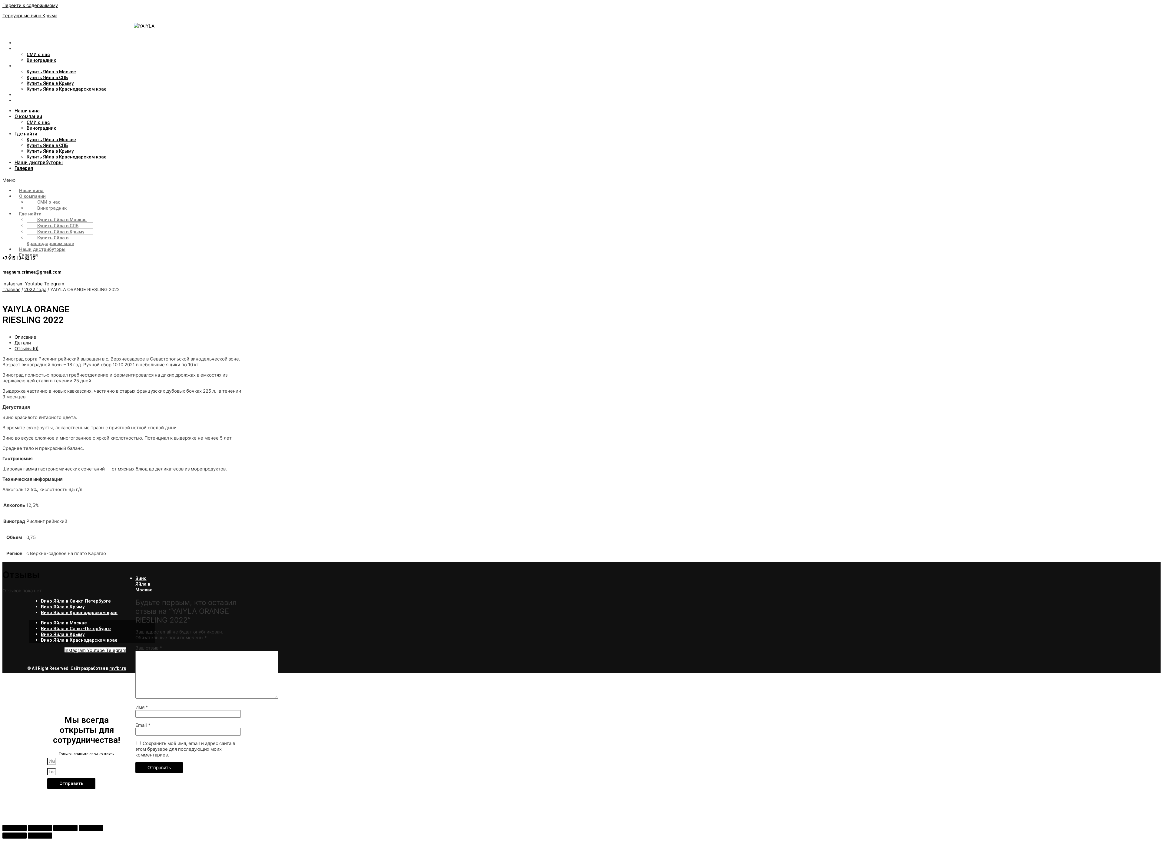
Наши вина (27, 43)
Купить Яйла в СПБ (47, 77)
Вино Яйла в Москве (144, 584)
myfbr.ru (117, 668)
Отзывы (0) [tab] (26, 348)
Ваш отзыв (148, 648)
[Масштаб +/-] (14, 828)
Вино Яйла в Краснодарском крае (79, 612)
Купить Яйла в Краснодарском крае (67, 89)
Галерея (24, 100)
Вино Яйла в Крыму (62, 607)
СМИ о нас (38, 54)
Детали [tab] (23, 343)
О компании (28, 49)
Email (143, 725)
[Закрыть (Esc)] (91, 828)
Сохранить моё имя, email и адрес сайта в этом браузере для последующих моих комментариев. (185, 749)
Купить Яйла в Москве (51, 72)
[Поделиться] (65, 828)
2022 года (35, 289)
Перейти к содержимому (30, 5)
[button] (312, 180)
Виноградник (41, 60)
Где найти (26, 66)
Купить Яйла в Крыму (50, 83)
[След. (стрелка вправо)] (40, 836)
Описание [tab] (25, 337)
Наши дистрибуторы (39, 95)
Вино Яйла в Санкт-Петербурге (76, 601)
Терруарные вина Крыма (29, 15)
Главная (11, 289)
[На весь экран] (40, 828)
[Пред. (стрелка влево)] (14, 836)
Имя (141, 707)
